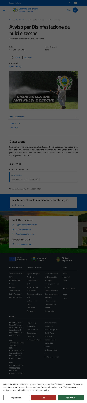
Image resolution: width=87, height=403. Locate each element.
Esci (43, 397)
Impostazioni (16, 397)
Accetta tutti (71, 397)
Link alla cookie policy (40, 390)
